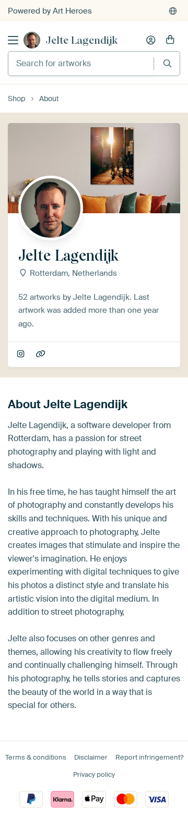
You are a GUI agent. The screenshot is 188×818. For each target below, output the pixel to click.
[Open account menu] (151, 40)
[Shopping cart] (170, 40)
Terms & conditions (35, 757)
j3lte (21, 354)
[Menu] (13, 40)
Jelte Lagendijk (81, 40)
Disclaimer (91, 757)
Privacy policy (94, 774)
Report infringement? (149, 757)
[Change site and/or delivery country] (173, 11)
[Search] (167, 63)
